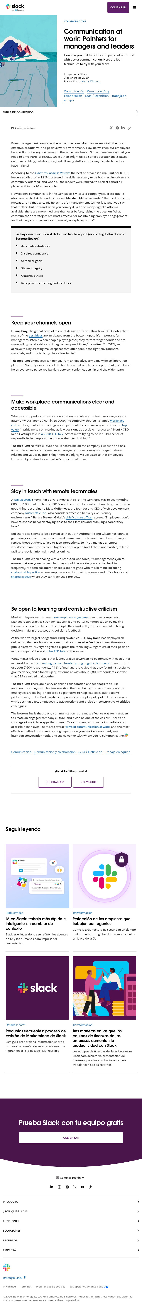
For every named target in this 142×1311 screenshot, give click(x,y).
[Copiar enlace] (129, 128)
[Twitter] (111, 128)
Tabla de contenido (18, 112)
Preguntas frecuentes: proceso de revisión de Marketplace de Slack (36, 1033)
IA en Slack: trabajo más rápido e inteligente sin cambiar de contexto (36, 923)
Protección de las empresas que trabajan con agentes (102, 921)
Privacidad (9, 1286)
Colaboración (75, 21)
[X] (75, 1188)
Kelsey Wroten (90, 81)
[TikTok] (90, 1188)
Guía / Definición (97, 96)
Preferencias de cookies (50, 1286)
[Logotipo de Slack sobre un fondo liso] (38, 988)
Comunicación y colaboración (55, 752)
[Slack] (15, 7)
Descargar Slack (12, 1278)
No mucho (88, 782)
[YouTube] (82, 1188)
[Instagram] (59, 1188)
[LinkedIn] (123, 128)
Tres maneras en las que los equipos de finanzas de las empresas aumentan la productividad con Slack (97, 1038)
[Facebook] (117, 128)
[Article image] (104, 876)
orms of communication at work (87, 727)
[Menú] (134, 7)
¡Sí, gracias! (55, 782)
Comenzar (118, 7)
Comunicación (74, 91)
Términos (26, 1286)
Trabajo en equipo (117, 752)
